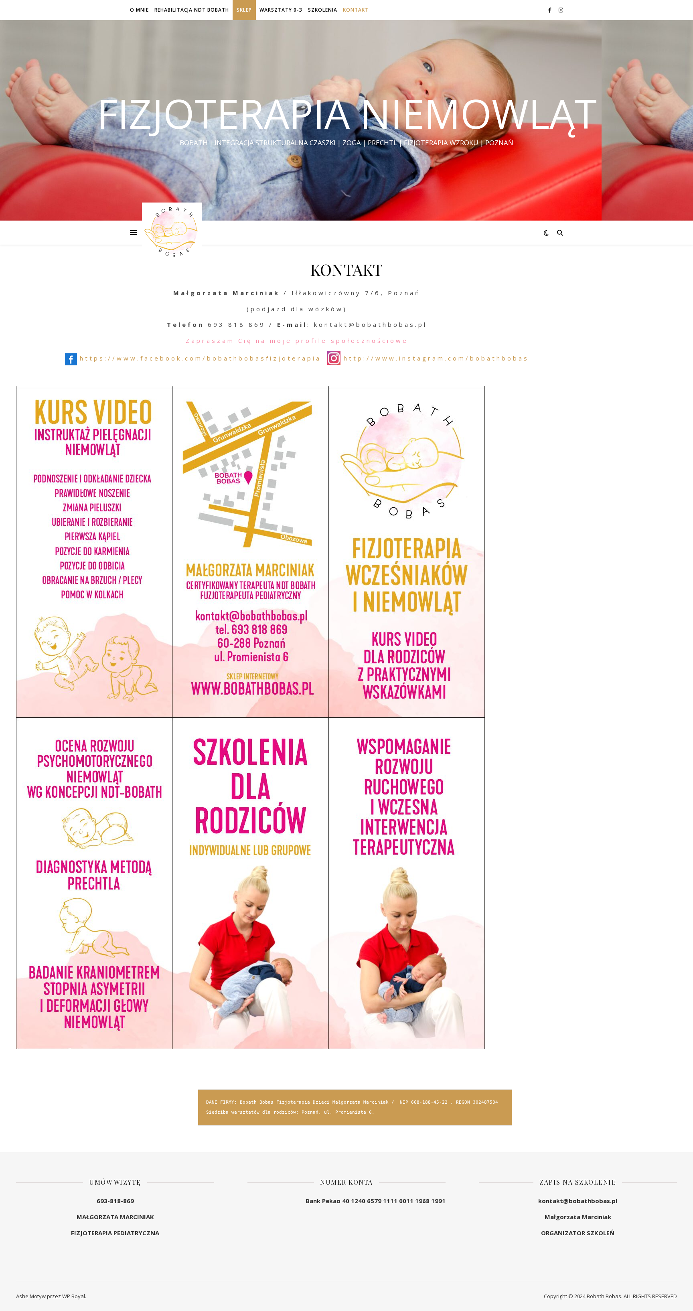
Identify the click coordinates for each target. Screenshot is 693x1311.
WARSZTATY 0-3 (280, 9)
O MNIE (139, 9)
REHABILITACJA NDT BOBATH (191, 9)
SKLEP (244, 9)
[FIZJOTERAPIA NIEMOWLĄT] (172, 233)
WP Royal (73, 1296)
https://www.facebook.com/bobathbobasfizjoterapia (200, 358)
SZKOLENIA (322, 9)
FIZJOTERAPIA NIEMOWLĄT (347, 113)
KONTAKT (356, 9)
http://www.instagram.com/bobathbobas (436, 358)
